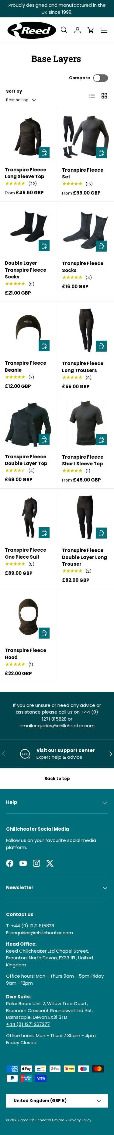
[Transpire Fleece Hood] (28, 617)
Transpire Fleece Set (82, 173)
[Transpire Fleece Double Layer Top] (28, 423)
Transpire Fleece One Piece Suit (25, 553)
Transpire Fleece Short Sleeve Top (82, 460)
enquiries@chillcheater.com (63, 725)
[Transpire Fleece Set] (85, 137)
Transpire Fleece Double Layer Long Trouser (84, 557)
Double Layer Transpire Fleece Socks (25, 270)
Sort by (14, 91)
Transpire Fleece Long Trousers (82, 367)
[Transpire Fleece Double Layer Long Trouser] (85, 517)
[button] (91, 30)
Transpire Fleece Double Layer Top (26, 460)
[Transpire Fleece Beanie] (28, 330)
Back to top (57, 779)
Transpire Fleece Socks (82, 267)
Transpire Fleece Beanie (25, 366)
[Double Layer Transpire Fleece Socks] (28, 230)
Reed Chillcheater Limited (42, 1120)
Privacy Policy (79, 1120)
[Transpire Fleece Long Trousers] (85, 330)
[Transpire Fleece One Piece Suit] (28, 517)
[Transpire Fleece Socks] (85, 230)
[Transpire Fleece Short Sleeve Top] (85, 424)
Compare (79, 78)
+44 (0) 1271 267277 (28, 1024)
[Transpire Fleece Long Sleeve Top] (28, 136)
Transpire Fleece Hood (25, 654)
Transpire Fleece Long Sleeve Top (25, 173)
